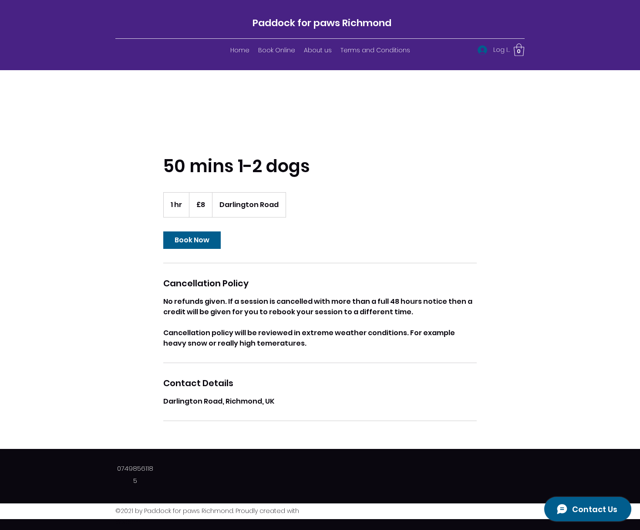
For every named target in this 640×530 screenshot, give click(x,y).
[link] (192, 240)
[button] (519, 50)
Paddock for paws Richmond (322, 23)
